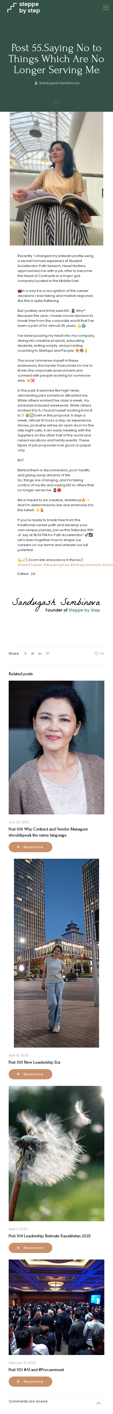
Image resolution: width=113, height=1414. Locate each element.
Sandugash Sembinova (59, 83)
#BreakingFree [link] (56, 564)
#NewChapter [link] (30, 564)
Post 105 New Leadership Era (34, 1062)
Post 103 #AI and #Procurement (36, 1369)
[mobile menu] (105, 7)
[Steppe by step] (23, 7)
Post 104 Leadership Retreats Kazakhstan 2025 (50, 1235)
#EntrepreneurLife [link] (85, 564)
